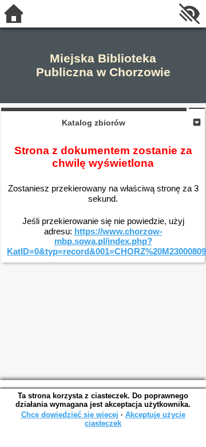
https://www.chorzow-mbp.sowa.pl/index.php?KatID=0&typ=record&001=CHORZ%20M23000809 (106, 241)
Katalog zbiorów (93, 122)
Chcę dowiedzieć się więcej (69, 414)
